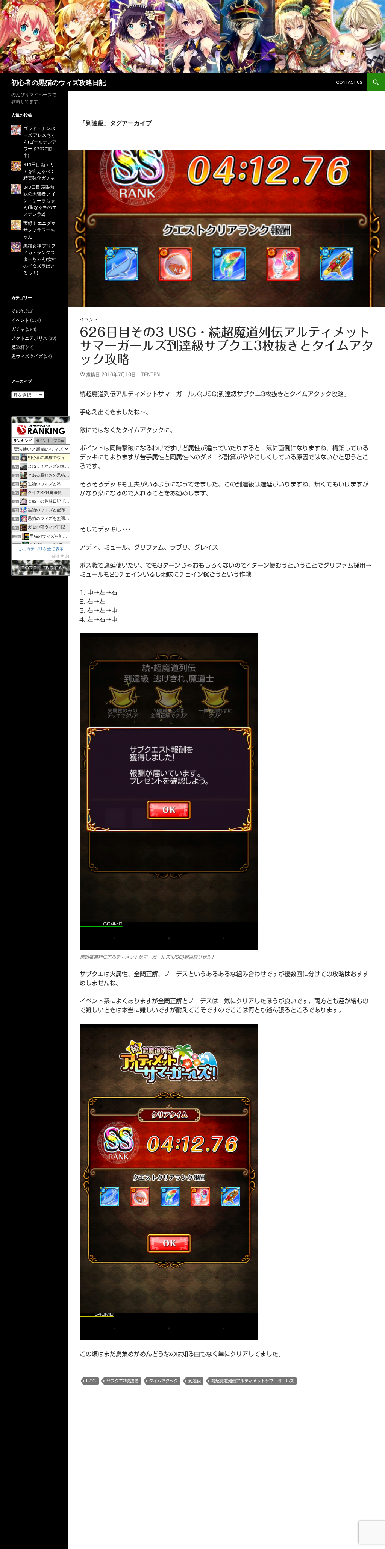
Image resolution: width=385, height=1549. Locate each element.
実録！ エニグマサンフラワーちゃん (39, 229)
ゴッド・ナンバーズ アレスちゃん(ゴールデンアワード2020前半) (39, 142)
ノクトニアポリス (29, 338)
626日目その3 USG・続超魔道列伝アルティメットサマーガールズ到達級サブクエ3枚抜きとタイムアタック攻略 (227, 345)
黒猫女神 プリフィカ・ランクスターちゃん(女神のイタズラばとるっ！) (39, 259)
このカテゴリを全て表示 (41, 549)
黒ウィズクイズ (27, 356)
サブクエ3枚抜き (122, 1381)
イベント (89, 319)
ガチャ (18, 329)
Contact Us (349, 82)
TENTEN (150, 374)
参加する (60, 556)
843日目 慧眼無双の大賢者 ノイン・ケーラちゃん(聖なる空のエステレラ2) (39, 200)
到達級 (194, 1381)
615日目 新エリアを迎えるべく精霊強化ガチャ (39, 171)
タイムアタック (163, 1381)
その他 (18, 311)
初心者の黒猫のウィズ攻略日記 (58, 82)
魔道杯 (18, 347)
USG (91, 1381)
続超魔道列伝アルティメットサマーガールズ (252, 1381)
